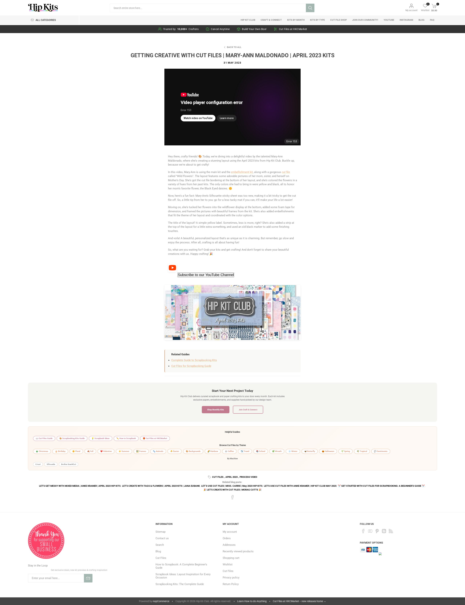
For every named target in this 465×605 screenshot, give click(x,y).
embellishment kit (242, 172)
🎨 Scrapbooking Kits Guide (72, 438)
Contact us (162, 538)
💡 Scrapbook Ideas (101, 438)
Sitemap (160, 531)
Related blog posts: (232, 482)
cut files (217, 477)
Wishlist (227, 564)
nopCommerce (161, 601)
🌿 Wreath (277, 451)
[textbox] (208, 8)
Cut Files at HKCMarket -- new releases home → (299, 601)
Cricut (38, 464)
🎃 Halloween (328, 451)
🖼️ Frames (141, 451)
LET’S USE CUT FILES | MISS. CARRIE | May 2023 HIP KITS (231, 486)
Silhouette (51, 464)
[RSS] (391, 531)
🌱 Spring (345, 451)
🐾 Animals (158, 451)
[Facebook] (363, 531)
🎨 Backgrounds (193, 451)
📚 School (260, 451)
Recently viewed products (238, 551)
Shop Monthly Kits (215, 409)
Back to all (234, 47)
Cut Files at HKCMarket (293, 29)
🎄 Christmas (42, 451)
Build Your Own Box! (254, 29)
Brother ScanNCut (68, 464)
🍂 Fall (90, 451)
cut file (286, 172)
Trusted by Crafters (181, 29)
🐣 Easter (174, 451)
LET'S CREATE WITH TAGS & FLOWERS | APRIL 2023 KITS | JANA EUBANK (161, 486)
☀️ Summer (124, 451)
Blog (158, 551)
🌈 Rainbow (212, 451)
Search (310, 8)
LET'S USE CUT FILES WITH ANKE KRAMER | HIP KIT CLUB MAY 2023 (300, 486)
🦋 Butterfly (309, 451)
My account (411, 10)
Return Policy (231, 584)
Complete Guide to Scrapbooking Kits (194, 360)
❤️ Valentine (106, 451)
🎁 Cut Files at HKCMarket (155, 438)
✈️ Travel (245, 451)
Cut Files (160, 558)
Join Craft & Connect (248, 409)
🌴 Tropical (362, 451)
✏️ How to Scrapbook (126, 438)
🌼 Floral (76, 451)
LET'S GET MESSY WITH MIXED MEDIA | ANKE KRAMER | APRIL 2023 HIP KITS (80, 486)
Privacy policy (231, 577)
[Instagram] (384, 531)
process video (248, 477)
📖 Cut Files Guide (44, 438)
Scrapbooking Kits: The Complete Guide (179, 584)
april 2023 (231, 477)
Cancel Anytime (220, 29)
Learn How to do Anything (252, 601)
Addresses (229, 544)
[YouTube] (370, 531)
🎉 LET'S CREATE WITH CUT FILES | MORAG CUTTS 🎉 (232, 489)
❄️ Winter (292, 451)
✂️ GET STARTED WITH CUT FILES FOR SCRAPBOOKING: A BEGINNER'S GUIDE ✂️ (381, 486)
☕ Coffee (229, 451)
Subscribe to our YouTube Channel (206, 275)
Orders (227, 538)
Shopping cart (231, 558)
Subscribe (88, 578)
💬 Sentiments (380, 451)
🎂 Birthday (60, 451)
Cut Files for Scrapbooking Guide (191, 366)
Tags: (210, 477)
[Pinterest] (377, 531)
